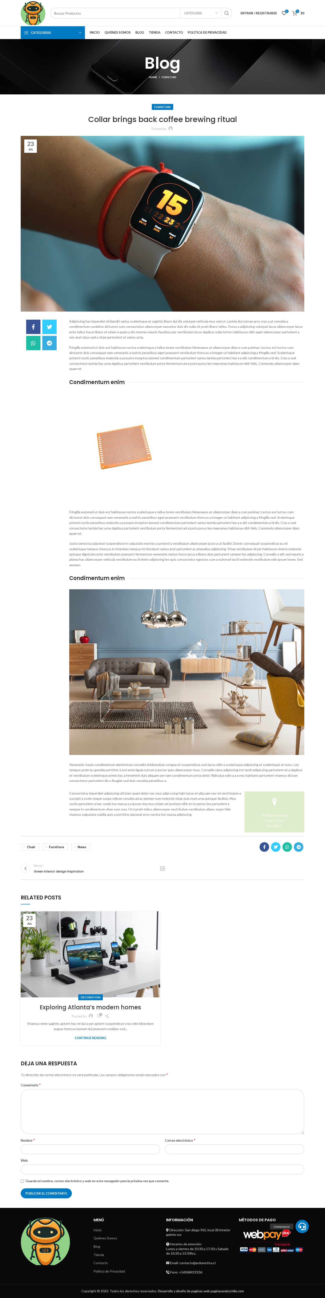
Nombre (28, 1140)
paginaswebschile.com (227, 1291)
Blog (97, 1246)
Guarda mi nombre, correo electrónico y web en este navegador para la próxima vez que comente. (97, 1181)
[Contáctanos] (302, 1226)
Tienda (99, 1255)
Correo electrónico (180, 1140)
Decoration (90, 997)
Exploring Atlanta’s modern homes (90, 1007)
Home (153, 77)
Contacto (101, 1263)
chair (31, 847)
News (82, 847)
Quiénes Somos (105, 1238)
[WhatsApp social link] (33, 343)
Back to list (162, 868)
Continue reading (90, 1038)
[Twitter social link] (49, 327)
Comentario (31, 1085)
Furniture (169, 77)
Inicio (98, 1230)
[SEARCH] (226, 13)
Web (24, 1160)
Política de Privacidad (109, 1271)
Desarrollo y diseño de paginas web (184, 1291)
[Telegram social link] (49, 343)
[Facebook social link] (33, 327)
